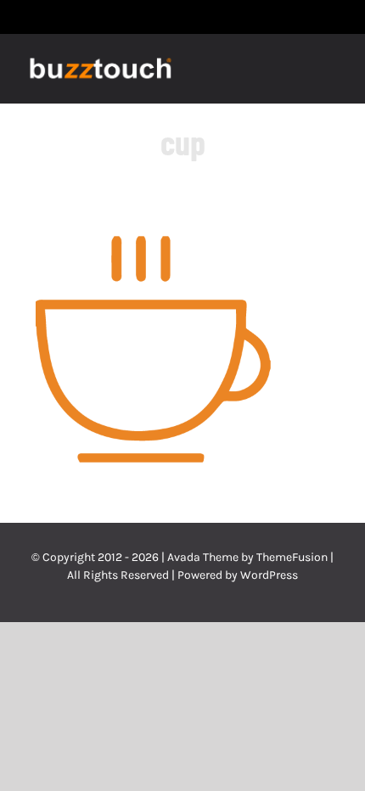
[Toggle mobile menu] (333, 70)
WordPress (269, 575)
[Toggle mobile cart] (302, 70)
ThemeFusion (292, 557)
